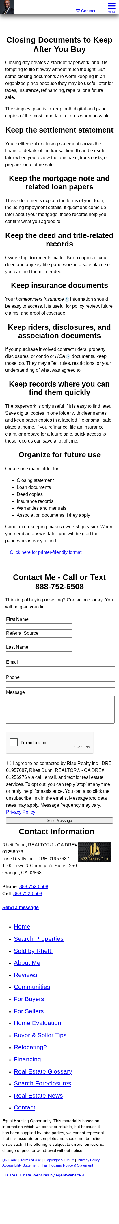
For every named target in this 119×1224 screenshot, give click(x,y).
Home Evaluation (37, 1023)
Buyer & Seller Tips (40, 1035)
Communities (32, 986)
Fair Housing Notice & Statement (67, 1165)
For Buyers (29, 998)
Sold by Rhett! (33, 950)
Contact (24, 1107)
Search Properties (39, 938)
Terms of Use (31, 1160)
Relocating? (30, 1047)
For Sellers (29, 1011)
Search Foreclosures (42, 1083)
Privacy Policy (89, 1160)
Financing (27, 1059)
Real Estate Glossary (43, 1071)
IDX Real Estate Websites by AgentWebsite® (43, 1175)
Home (22, 926)
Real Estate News (38, 1095)
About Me (27, 962)
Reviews (25, 974)
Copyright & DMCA (59, 1160)
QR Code (9, 1160)
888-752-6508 (33, 886)
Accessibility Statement (20, 1165)
